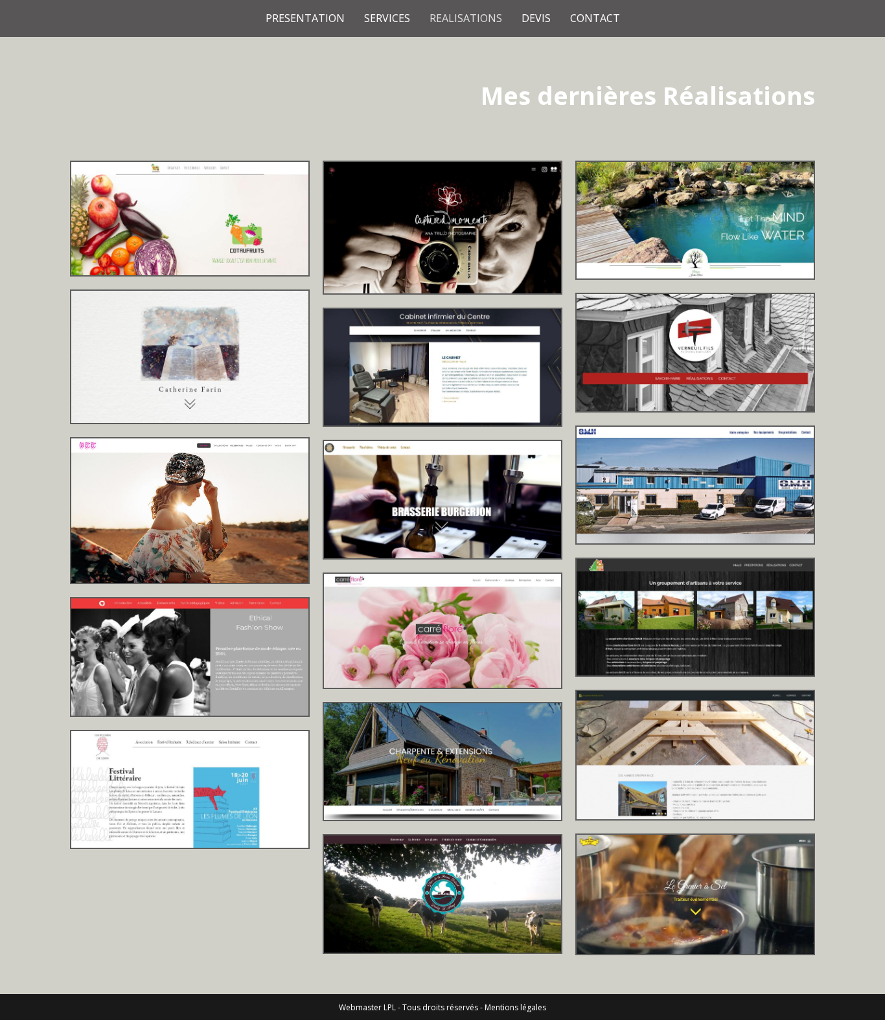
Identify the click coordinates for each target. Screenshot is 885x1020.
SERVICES (387, 18)
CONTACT (595, 18)
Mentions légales (515, 1007)
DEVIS (536, 18)
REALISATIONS (466, 18)
